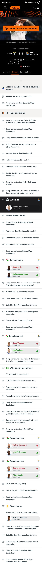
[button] (36, 8)
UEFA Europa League (5, 7)
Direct (15, 72)
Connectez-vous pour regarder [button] (23, 28)
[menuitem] (20, 8)
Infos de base (26, 72)
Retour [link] (7, 14)
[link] (15, 8)
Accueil (6, 72)
